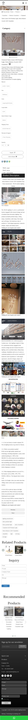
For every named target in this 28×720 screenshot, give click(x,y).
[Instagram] (11, 675)
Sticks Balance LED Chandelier (10, 530)
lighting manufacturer (8, 518)
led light (5, 536)
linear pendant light (7, 524)
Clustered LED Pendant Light (10, 527)
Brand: (4, 170)
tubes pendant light (7, 521)
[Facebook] (3, 675)
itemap (4, 713)
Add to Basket (11, 156)
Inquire (11, 152)
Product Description (11, 175)
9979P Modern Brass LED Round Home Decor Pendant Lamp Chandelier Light (19, 622)
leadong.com (17, 713)
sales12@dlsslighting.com (12, 671)
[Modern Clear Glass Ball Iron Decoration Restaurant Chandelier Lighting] (9, 611)
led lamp (17, 533)
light (11, 533)
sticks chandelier (19, 524)
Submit (5, 585)
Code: (4, 172)
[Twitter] (8, 675)
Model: (4, 168)
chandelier (5, 533)
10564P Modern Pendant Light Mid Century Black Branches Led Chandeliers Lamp (9, 555)
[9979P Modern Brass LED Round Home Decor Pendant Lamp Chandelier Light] (19, 611)
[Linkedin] (5, 675)
